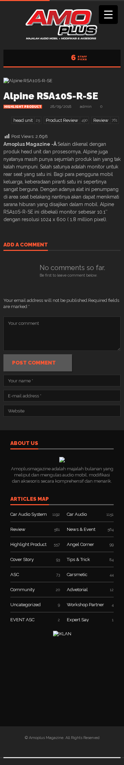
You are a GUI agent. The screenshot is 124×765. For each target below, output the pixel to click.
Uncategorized (25, 604)
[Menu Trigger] (108, 14)
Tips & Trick (78, 559)
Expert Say (78, 619)
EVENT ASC (22, 619)
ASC (14, 574)
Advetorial (77, 589)
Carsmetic (77, 574)
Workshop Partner (85, 604)
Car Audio (77, 514)
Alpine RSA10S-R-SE (50, 96)
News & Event (81, 529)
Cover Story (22, 559)
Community (22, 589)
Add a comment (25, 245)
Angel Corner (80, 544)
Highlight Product (22, 107)
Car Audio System (28, 514)
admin (86, 106)
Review (17, 529)
